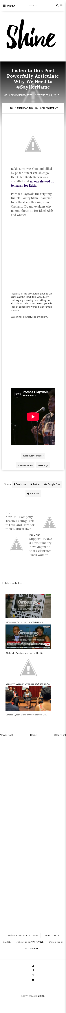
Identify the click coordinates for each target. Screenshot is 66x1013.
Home (33, 735)
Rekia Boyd (43, 465)
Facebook (20, 484)
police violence (25, 465)
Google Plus (53, 484)
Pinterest (34, 493)
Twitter (36, 484)
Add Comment (49, 108)
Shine (41, 995)
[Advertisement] (33, 258)
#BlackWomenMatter (18, 95)
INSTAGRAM (23, 935)
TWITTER (30, 942)
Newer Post (6, 735)
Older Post (60, 735)
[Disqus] (33, 784)
